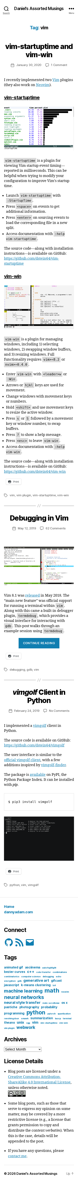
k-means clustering (36, 985)
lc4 (54, 985)
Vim (55, 80)
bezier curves (14, 972)
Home (9, 906)
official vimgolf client (22, 760)
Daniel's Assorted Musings (39, 8)
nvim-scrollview (50, 1003)
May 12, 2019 (27, 528)
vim (12, 495)
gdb (29, 669)
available (38, 774)
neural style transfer (22, 1002)
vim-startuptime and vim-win (39, 50)
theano (9, 1022)
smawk (25, 1018)
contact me (17, 1156)
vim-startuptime (44, 495)
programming (14, 1013)
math (51, 990)
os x (64, 1003)
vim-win (63, 495)
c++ (30, 971)
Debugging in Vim (39, 518)
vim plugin (23, 495)
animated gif (13, 967)
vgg (28, 1023)
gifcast (56, 981)
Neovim (42, 85)
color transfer (43, 972)
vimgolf (39, 725)
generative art (36, 980)
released (32, 595)
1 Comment (59, 65)
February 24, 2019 (27, 711)
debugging (17, 669)
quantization (64, 1013)
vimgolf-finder (53, 765)
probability (49, 1007)
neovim (65, 992)
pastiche (10, 1007)
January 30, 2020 (28, 65)
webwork (25, 1027)
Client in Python (39, 696)
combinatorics (11, 976)
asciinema (32, 967)
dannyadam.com (18, 912)
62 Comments (56, 528)
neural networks (24, 997)
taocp (58, 1018)
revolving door (11, 1018)
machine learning (23, 991)
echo (58, 976)
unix (20, 1022)
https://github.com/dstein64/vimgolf (34, 745)
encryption (9, 981)
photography (29, 1007)
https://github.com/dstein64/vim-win (35, 471)
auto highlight (49, 967)
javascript (11, 985)
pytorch (51, 1013)
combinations (60, 972)
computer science (31, 976)
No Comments (59, 711)
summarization (41, 1018)
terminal (67, 1018)
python (14, 885)
